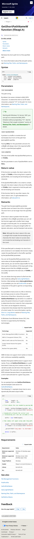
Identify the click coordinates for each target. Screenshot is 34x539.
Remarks (5, 48)
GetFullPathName (6, 387)
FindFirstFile (22, 283)
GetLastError (16, 198)
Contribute (4, 532)
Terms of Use (22, 534)
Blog (23, 529)
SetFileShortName (7, 497)
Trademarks (4, 536)
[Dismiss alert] (31, 2)
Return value (6, 46)
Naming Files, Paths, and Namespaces (15, 63)
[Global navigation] (1, 18)
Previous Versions (15, 529)
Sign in (31, 18)
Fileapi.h (8, 21)
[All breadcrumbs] (2, 21)
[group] (17, 417)
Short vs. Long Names (8, 312)
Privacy (11, 532)
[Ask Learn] (28, 21)
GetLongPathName (23, 279)
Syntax (4, 41)
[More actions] (31, 21)
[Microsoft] (17, 18)
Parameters (6, 44)
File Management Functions (10, 479)
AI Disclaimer (5, 529)
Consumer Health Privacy (8, 534)
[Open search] (26, 18)
